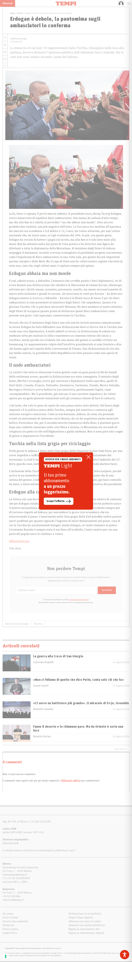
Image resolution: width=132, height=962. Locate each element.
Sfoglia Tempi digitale (81, 917)
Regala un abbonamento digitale (86, 933)
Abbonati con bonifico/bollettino (87, 925)
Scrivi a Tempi (10, 917)
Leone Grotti (41, 685)
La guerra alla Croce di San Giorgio (58, 656)
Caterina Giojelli (43, 662)
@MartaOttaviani (19, 541)
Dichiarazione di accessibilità (85, 913)
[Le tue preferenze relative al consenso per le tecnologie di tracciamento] (6, 956)
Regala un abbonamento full (84, 929)
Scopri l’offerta (55, 501)
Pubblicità (8, 925)
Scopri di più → (120, 749)
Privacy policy (10, 929)
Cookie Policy (10, 933)
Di (18, 39)
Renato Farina (42, 736)
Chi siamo (8, 913)
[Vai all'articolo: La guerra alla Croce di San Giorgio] (17, 662)
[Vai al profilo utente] (121, 3)
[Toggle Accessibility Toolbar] (125, 955)
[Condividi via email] (5, 59)
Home (12, 13)
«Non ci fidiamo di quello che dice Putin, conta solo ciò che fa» (78, 679)
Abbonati (8, 3)
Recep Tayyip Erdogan (17, 623)
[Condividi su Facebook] (5, 37)
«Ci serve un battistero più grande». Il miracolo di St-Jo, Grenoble (81, 703)
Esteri (20, 13)
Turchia (38, 623)
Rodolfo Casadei (43, 709)
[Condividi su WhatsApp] (5, 52)
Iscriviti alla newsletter (15, 921)
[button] (5, 65)
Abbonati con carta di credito (85, 921)
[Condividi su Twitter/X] (5, 44)
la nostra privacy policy (79, 600)
